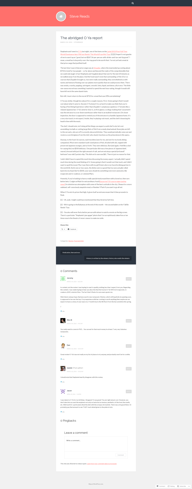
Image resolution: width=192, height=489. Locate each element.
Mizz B (69, 320)
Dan (68, 345)
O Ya (80, 51)
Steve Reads (80, 16)
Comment (121, 455)
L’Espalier (97, 68)
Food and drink (79, 241)
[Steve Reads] (61, 16)
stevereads (78, 42)
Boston (70, 241)
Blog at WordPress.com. (96, 484)
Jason (69, 391)
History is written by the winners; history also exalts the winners (108, 258)
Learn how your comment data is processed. (102, 464)
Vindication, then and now (71, 252)
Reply (129, 279)
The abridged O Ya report (81, 38)
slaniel (69, 368)
